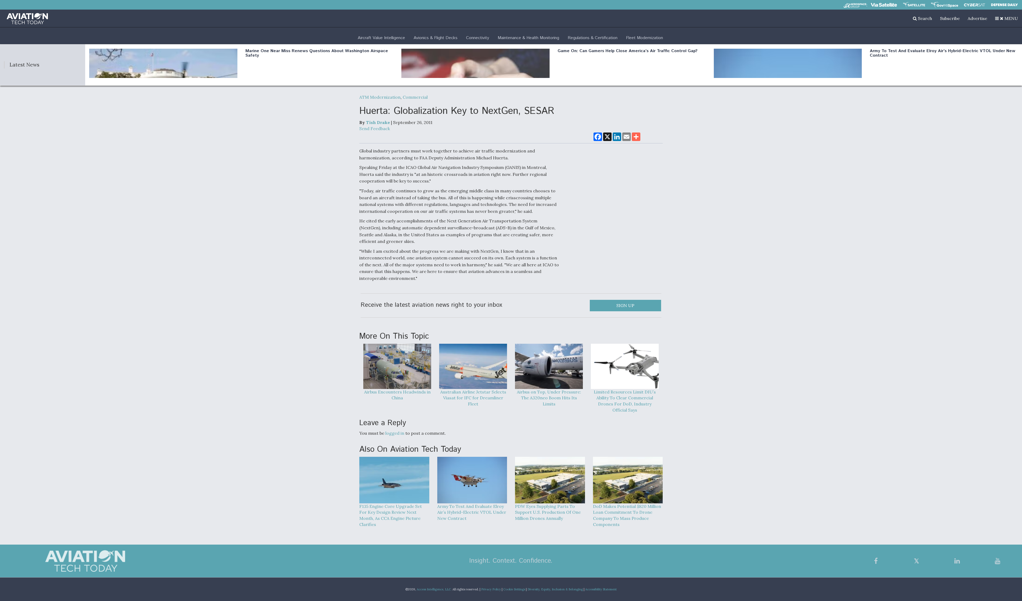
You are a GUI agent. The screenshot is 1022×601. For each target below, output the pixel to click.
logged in (394, 433)
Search (924, 18)
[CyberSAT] (974, 4)
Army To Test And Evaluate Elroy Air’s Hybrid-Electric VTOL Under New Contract (942, 53)
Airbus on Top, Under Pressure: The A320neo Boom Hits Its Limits (549, 398)
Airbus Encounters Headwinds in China (397, 395)
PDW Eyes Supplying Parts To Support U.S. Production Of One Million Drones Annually (548, 512)
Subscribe (950, 18)
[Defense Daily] (1004, 4)
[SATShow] (914, 4)
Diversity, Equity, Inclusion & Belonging (555, 589)
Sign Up (625, 305)
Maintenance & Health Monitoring (528, 38)
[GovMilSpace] (944, 5)
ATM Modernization (380, 97)
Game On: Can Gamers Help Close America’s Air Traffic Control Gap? (628, 51)
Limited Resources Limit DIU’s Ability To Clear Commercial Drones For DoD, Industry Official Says (625, 401)
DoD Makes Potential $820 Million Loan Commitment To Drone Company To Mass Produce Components (627, 515)
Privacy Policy (491, 589)
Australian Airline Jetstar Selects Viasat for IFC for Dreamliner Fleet (473, 398)
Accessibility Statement (601, 589)
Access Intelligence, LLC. (434, 589)
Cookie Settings (514, 589)
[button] (1006, 18)
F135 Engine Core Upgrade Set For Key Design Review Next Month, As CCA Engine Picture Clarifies (390, 515)
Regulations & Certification (592, 38)
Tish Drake (378, 122)
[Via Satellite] (884, 5)
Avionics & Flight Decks (436, 38)
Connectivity (477, 38)
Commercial (415, 97)
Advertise (977, 18)
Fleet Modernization (644, 38)
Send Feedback (374, 128)
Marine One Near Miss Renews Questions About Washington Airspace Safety (316, 53)
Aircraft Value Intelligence (381, 38)
